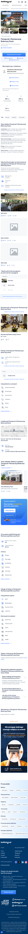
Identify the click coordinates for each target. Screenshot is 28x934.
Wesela (7, 117)
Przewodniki (4, 857)
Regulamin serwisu (14, 911)
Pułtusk (26, 492)
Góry (9, 812)
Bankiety (14, 117)
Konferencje (5, 826)
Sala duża (4, 213)
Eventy (12, 826)
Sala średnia (5, 238)
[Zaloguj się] (19, 2)
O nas (2, 851)
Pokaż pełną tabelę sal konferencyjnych (12, 296)
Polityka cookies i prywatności (14, 914)
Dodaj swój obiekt (5, 865)
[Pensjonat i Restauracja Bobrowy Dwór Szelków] (14, 19)
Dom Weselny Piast (7, 487)
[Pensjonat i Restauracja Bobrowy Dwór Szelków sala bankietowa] (5, 31)
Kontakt (3, 855)
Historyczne (13, 819)
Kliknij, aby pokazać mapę (14, 431)
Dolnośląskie (5, 797)
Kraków (12, 790)
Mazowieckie (14, 797)
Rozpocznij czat (10, 515)
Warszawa (4, 790)
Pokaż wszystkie (5, 411)
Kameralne (4, 819)
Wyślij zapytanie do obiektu (14, 54)
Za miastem (23, 812)
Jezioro (15, 812)
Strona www (14, 85)
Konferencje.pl (5, 8)
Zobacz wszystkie (5, 468)
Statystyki (17, 857)
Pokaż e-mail (15, 81)
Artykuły (3, 853)
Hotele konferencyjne (7, 833)
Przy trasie (21, 117)
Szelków (17, 44)
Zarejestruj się (18, 851)
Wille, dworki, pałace (6, 36)
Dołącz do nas (8, 892)
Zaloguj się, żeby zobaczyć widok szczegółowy (14, 190)
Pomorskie (23, 797)
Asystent (17, 855)
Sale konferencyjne (17, 5)
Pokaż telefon (15, 77)
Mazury (4, 804)
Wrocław (18, 790)
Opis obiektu (5, 5)
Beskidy (18, 804)
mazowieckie (4, 45)
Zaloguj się (17, 853)
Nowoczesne (22, 819)
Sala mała (4, 263)
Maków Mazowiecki (6, 488)
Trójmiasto (11, 804)
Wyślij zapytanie (10, 510)
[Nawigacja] (25, 2)
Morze (3, 812)
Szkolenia (19, 826)
